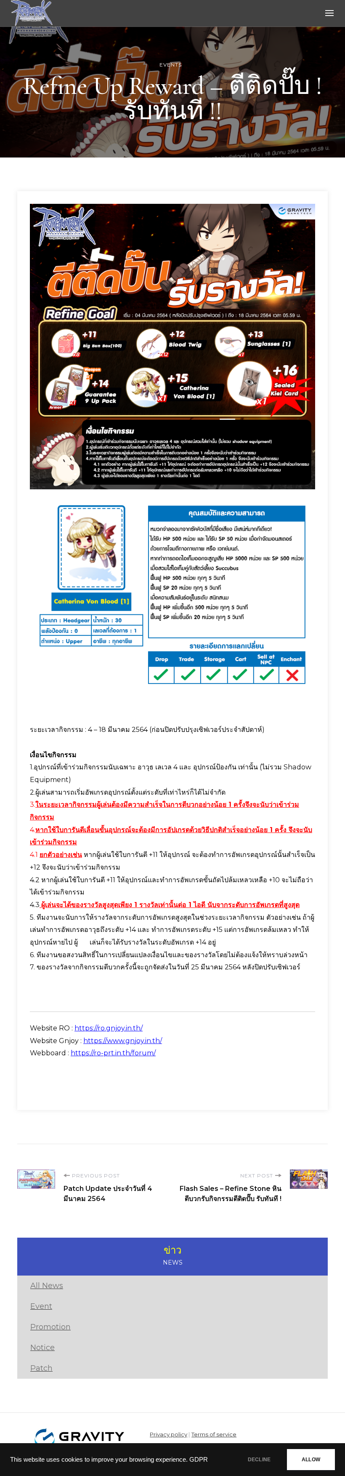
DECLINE (259, 1460)
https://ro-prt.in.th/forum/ (113, 1053)
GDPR (198, 1459)
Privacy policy (168, 1434)
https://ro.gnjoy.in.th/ (108, 1028)
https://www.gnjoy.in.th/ (122, 1041)
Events (170, 64)
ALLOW (311, 1460)
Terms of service (213, 1434)
